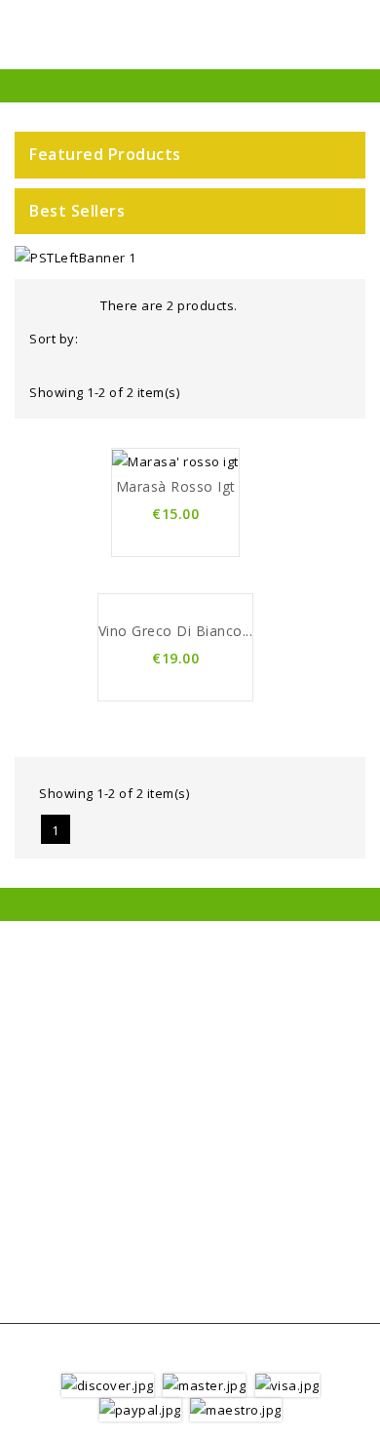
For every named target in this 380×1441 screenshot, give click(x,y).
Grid (42, 303)
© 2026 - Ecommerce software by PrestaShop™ (190, 1355)
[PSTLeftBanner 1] (75, 256)
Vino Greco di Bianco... (175, 630)
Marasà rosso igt (176, 486)
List (70, 303)
